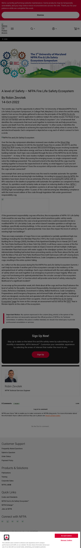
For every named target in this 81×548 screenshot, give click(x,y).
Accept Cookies (66, 536)
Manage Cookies (66, 540)
